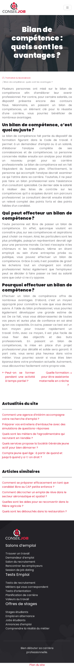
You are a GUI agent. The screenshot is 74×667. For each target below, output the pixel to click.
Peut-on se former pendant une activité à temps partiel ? (20, 377)
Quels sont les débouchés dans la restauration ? (34, 511)
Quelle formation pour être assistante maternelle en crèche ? (54, 379)
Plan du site (37, 665)
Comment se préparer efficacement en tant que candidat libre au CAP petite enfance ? (35, 485)
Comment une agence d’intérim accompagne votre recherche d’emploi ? (33, 417)
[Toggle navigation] (67, 7)
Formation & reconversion (18, 77)
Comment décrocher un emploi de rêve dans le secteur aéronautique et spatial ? (34, 494)
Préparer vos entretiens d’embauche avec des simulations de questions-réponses (33, 426)
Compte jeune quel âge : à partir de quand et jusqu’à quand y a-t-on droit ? (32, 455)
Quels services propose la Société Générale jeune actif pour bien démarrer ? (35, 446)
